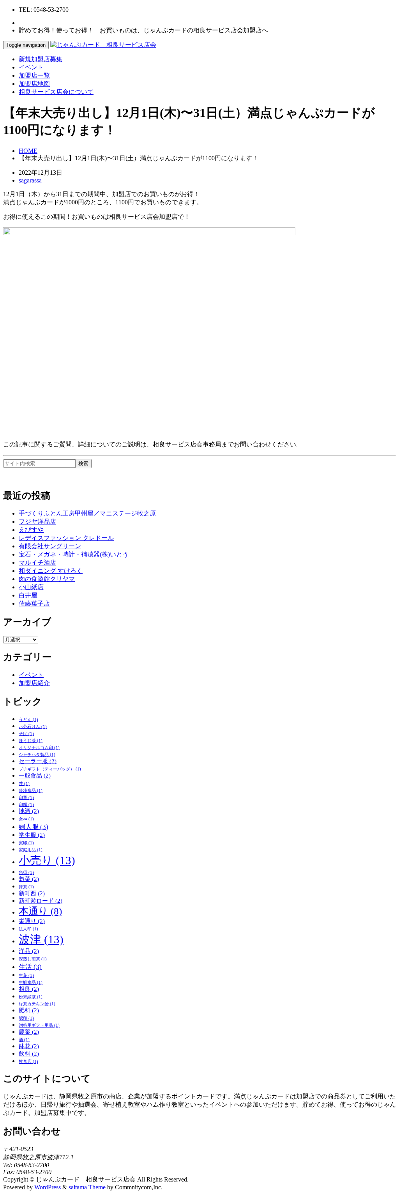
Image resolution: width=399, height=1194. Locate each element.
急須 (26, 872)
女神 (26, 819)
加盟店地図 (34, 83)
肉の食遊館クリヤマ (47, 579)
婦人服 (33, 827)
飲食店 (28, 1061)
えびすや (31, 529)
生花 (26, 975)
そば (26, 734)
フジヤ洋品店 (37, 521)
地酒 (29, 811)
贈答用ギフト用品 (39, 1025)
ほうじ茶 (30, 741)
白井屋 (28, 595)
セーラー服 (37, 761)
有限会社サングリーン (50, 546)
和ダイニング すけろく (51, 570)
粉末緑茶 (30, 997)
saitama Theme (87, 1187)
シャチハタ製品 (37, 755)
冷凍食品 (30, 790)
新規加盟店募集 (40, 59)
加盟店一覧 (34, 75)
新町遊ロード (40, 901)
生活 (30, 967)
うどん (28, 719)
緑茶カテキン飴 (37, 1004)
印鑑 (26, 804)
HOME (28, 150)
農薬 (29, 1032)
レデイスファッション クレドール (66, 538)
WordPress (47, 1187)
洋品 (29, 951)
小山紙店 (31, 587)
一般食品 (35, 775)
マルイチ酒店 (37, 562)
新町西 (32, 893)
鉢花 (29, 1046)
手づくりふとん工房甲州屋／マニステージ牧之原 (87, 513)
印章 (26, 797)
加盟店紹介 (34, 683)
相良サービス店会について (56, 92)
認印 (26, 1018)
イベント (31, 67)
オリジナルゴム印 (39, 748)
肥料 (29, 1010)
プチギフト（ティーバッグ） (50, 769)
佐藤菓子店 (34, 603)
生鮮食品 (30, 982)
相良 (29, 989)
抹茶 (26, 887)
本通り (40, 911)
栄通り (32, 921)
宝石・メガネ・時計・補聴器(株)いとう (74, 554)
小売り (47, 860)
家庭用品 (30, 850)
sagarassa (30, 180)
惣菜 (29, 879)
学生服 (32, 835)
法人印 (28, 929)
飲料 (29, 1054)
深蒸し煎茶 (33, 959)
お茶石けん (33, 727)
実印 (26, 843)
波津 (41, 939)
